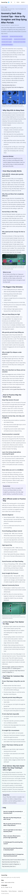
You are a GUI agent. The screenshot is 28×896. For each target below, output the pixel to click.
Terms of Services (13, 891)
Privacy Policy (4, 891)
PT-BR (6, 887)
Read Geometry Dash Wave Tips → (11, 862)
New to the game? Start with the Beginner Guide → (13, 88)
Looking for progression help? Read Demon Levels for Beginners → (13, 671)
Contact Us (20, 891)
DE (11, 887)
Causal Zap (4, 2)
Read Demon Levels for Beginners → (11, 864)
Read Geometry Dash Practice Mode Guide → (13, 859)
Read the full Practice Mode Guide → (11, 387)
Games (23, 2)
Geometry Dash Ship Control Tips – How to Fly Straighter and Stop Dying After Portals (13, 9)
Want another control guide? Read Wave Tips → (13, 390)
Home (18, 2)
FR (9, 887)
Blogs (6, 7)
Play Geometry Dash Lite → (9, 85)
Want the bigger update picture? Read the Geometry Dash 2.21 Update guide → (13, 667)
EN (2, 887)
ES (3, 887)
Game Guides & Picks (9, 882)
